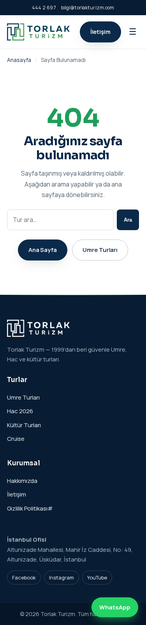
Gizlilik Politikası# (30, 508)
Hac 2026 (20, 411)
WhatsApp (114, 607)
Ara (128, 220)
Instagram (61, 577)
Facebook (24, 577)
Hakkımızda (22, 481)
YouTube (97, 577)
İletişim (100, 32)
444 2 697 (44, 7)
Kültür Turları (24, 425)
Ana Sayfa (42, 250)
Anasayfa (19, 59)
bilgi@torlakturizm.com (87, 7)
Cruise (16, 439)
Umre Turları (100, 250)
